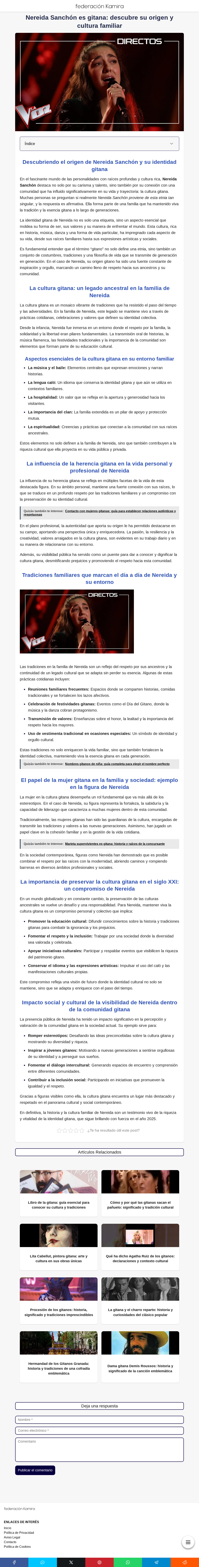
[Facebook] (14, 1562)
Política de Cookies (17, 1546)
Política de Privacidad (19, 1532)
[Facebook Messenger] (42, 1562)
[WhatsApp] (128, 1562)
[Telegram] (156, 1562)
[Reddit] (185, 1562)
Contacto (10, 1542)
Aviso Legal (12, 1537)
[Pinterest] (99, 1562)
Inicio (7, 1528)
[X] (71, 1562)
